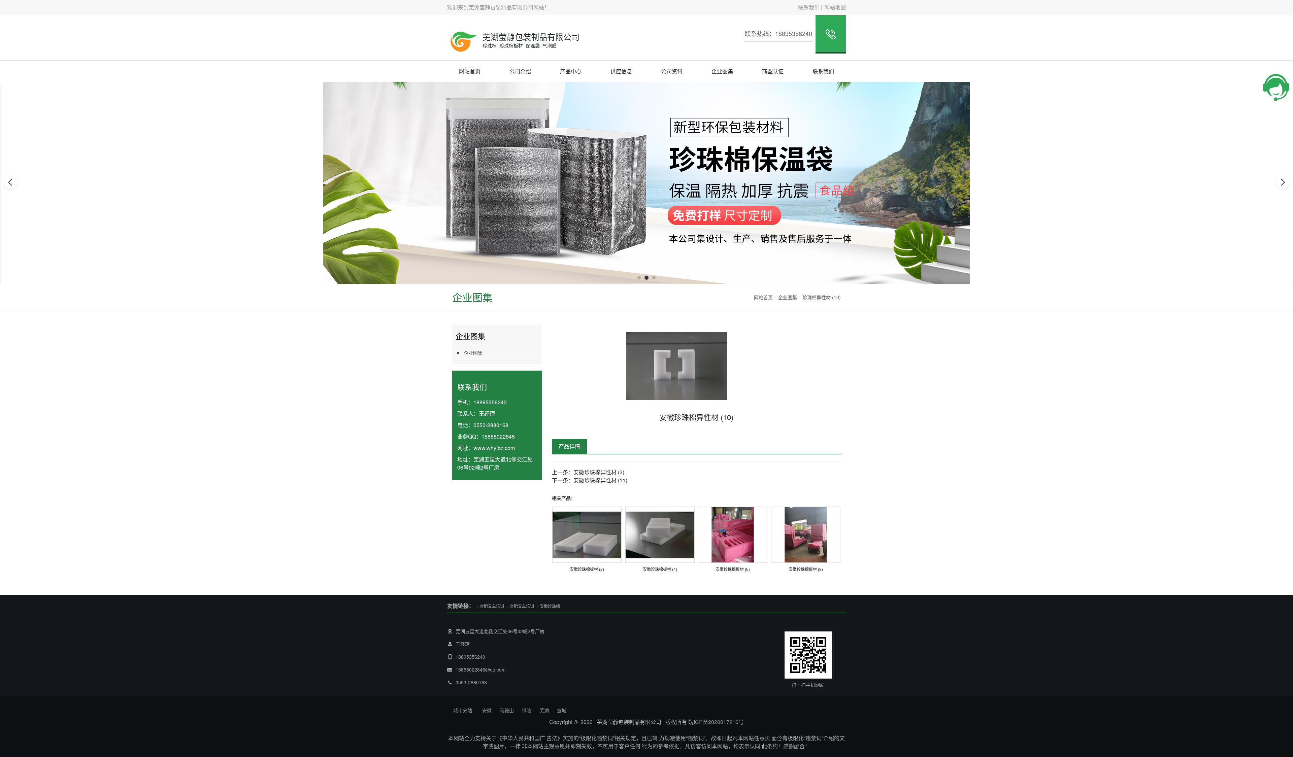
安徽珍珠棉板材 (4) (660, 569)
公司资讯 (672, 71)
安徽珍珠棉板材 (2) (587, 569)
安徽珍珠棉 (550, 606)
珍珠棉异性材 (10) (821, 297)
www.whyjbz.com (494, 448)
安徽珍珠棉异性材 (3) (598, 472)
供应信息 (621, 71)
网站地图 (835, 7)
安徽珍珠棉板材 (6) (733, 569)
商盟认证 (773, 71)
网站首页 (469, 71)
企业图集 (722, 71)
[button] (639, 277)
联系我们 (809, 7)
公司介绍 (520, 71)
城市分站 (462, 710)
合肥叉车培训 (492, 606)
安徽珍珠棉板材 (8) (806, 569)
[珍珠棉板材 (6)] (732, 534)
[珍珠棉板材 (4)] (660, 534)
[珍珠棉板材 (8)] (805, 534)
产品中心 (571, 71)
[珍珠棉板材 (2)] (587, 534)
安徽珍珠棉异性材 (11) (600, 480)
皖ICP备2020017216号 (716, 722)
